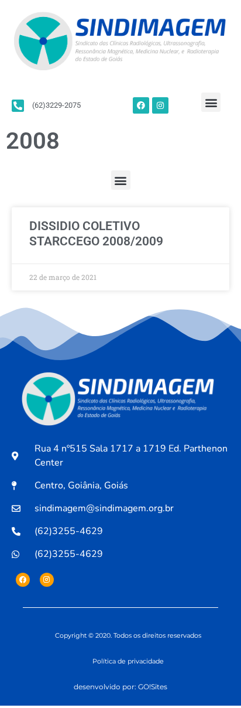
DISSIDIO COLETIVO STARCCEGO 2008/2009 (96, 233)
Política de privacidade (128, 661)
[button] (211, 102)
